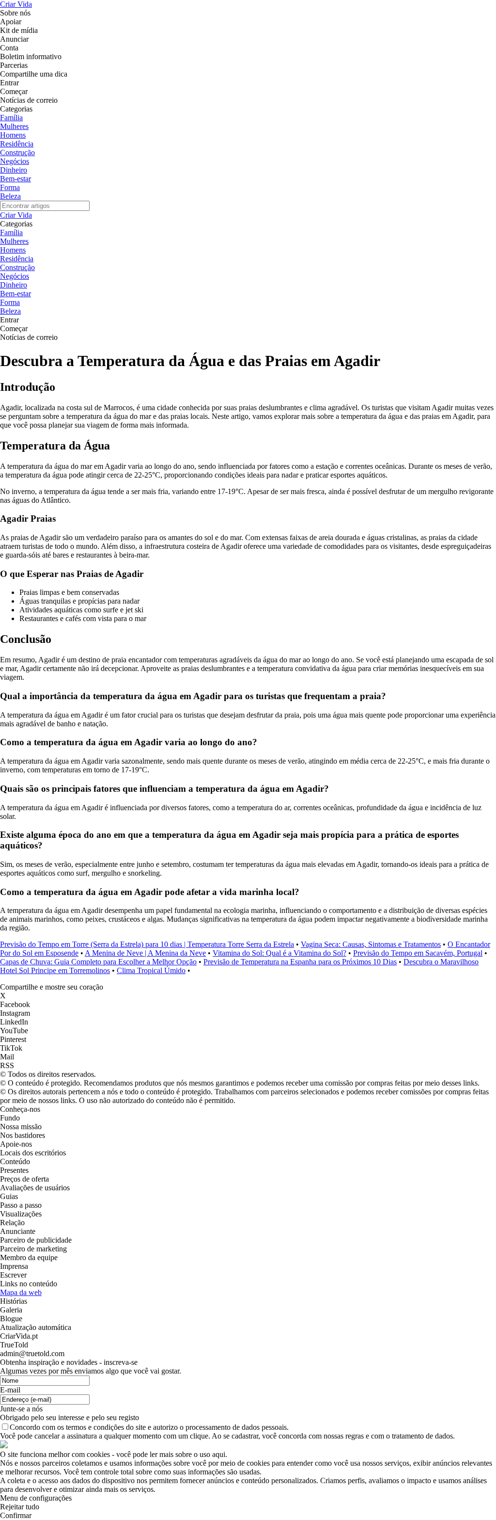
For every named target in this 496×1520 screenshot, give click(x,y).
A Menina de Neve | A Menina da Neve (145, 953)
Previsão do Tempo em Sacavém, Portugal (417, 953)
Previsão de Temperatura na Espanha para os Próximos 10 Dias (300, 962)
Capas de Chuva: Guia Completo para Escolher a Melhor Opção (98, 962)
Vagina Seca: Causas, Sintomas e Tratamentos (371, 944)
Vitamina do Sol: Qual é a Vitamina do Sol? (279, 953)
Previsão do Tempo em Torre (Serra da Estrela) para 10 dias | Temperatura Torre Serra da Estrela (147, 944)
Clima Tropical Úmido (151, 970)
